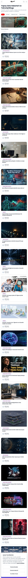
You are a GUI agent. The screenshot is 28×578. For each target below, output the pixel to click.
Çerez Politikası (20, 563)
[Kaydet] (4, 26)
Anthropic (7, 14)
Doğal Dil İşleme (22, 14)
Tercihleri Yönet (14, 573)
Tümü (3, 14)
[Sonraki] (25, 25)
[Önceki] (22, 25)
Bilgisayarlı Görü (14, 14)
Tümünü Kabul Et (14, 570)
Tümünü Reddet (14, 567)
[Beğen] (2, 26)
